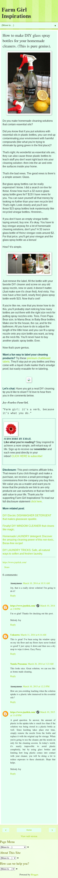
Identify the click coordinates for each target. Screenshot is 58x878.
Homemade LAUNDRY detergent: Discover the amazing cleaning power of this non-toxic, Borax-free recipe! (28, 540)
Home (29, 830)
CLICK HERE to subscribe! (26, 456)
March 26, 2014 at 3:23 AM (40, 663)
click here (36, 501)
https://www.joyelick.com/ (22, 605)
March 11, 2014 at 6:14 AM (33, 634)
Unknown (15, 634)
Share (7, 567)
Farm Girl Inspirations (16, 12)
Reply (13, 595)
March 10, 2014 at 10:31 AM (36, 583)
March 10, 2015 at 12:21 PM (36, 686)
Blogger (34, 874)
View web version (29, 836)
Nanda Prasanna (18, 663)
